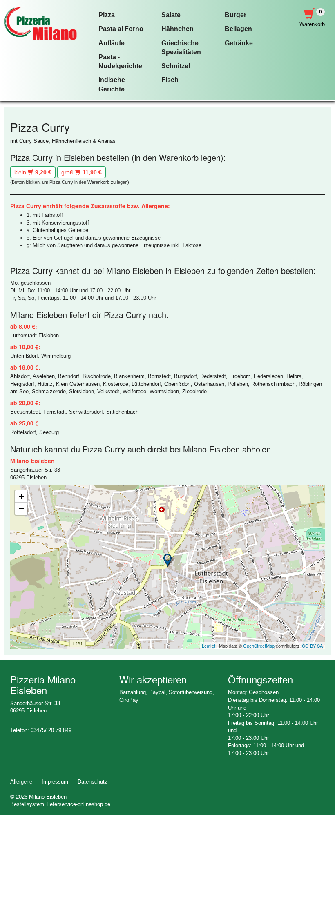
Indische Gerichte (111, 84)
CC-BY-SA (312, 645)
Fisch (170, 79)
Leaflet (208, 645)
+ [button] (21, 496)
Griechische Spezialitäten (181, 48)
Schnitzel (175, 65)
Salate (171, 14)
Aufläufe (111, 43)
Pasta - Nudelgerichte (120, 61)
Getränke (239, 43)
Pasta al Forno (120, 28)
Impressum (55, 782)
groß (81, 172)
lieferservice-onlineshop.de (78, 804)
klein (32, 172)
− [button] (21, 508)
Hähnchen (177, 28)
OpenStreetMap (259, 645)
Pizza (106, 14)
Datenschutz (92, 782)
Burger (235, 14)
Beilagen (238, 28)
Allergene (21, 782)
